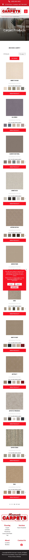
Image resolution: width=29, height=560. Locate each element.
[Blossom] (23, 125)
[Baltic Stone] (14, 401)
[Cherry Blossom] (23, 345)
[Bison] (14, 235)
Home (3, 16)
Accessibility (10, 554)
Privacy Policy (12, 556)
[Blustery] (18, 161)
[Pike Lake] (14, 455)
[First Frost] (18, 198)
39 (16, 504)
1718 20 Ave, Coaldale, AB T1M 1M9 (16, 4)
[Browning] (18, 235)
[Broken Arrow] (23, 308)
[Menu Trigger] (26, 11)
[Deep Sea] (23, 418)
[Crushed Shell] (23, 492)
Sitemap (19, 556)
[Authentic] (14, 254)
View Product (14, 93)
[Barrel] (14, 144)
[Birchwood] (14, 327)
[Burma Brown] (10, 418)
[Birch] (14, 492)
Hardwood (7, 531)
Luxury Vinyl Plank (7, 533)
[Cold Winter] (18, 418)
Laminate (7, 529)
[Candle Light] (14, 418)
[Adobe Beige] (14, 290)
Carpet (10, 16)
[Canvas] (14, 180)
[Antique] (10, 308)
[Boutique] (23, 161)
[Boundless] (14, 88)
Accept (11, 284)
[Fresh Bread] (23, 198)
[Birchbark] (18, 125)
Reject (18, 284)
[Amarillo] (14, 217)
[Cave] (18, 492)
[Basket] (10, 161)
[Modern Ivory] (10, 455)
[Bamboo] (10, 88)
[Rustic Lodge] (23, 455)
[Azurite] (10, 125)
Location (7, 542)
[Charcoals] (10, 198)
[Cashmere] (18, 345)
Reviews (7, 544)
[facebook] (21, 545)
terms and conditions (12, 279)
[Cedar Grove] (14, 437)
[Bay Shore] (18, 308)
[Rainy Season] (18, 455)
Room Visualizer (21, 527)
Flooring (6, 16)
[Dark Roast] (14, 198)
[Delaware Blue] (23, 88)
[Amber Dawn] (14, 474)
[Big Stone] (10, 492)
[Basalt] (14, 125)
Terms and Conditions (21, 554)
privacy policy (16, 277)
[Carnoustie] (23, 235)
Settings (14, 287)
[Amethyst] (14, 107)
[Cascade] (14, 345)
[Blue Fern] (14, 161)
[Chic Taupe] (18, 88)
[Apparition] (14, 308)
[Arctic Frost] (10, 235)
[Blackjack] (10, 345)
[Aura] (14, 70)
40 (19, 504)
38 (14, 504)
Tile (7, 535)
